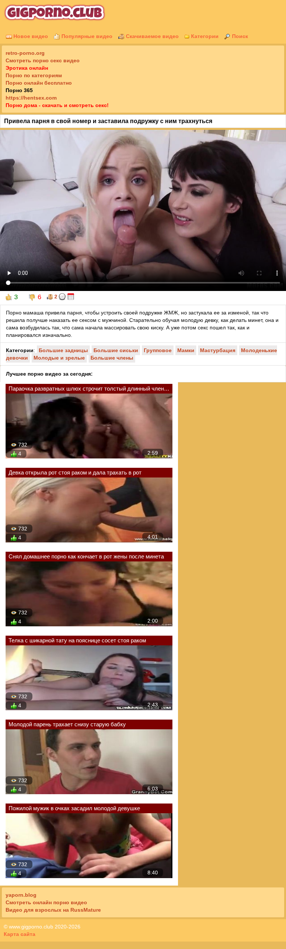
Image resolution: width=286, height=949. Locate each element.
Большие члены (111, 358)
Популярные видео (86, 36)
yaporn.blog (21, 895)
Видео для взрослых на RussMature (53, 910)
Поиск (239, 36)
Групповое (158, 350)
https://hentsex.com (31, 98)
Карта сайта (19, 934)
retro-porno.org (25, 53)
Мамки (185, 350)
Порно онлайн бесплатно (39, 83)
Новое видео (30, 36)
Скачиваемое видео (151, 36)
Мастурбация (217, 350)
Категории (204, 36)
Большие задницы (63, 350)
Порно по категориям (34, 75)
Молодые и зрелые (59, 358)
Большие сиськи (115, 350)
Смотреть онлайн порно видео (46, 902)
